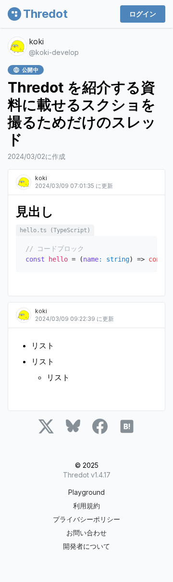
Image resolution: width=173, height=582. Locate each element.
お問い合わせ (86, 533)
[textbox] (86, 245)
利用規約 (86, 506)
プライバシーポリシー (86, 519)
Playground (86, 492)
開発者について (86, 546)
